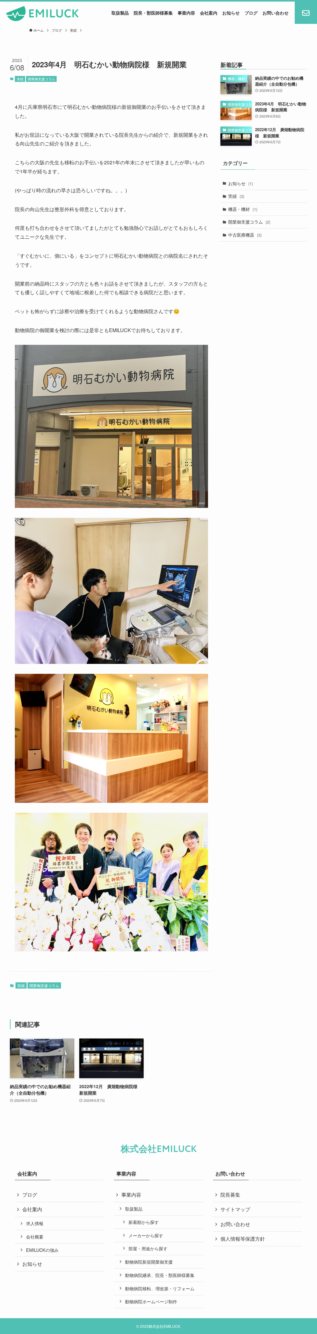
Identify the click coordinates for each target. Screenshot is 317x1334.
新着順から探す (143, 1222)
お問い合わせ (235, 1224)
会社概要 (34, 1236)
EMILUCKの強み (42, 1250)
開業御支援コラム (41, 78)
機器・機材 (242, 209)
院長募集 (230, 1194)
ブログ (29, 1194)
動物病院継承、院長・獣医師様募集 (159, 1275)
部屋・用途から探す (147, 1248)
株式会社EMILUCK (159, 1149)
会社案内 (32, 1209)
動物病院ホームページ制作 (151, 1301)
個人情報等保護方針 (242, 1238)
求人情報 (34, 1223)
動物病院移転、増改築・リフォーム (159, 1288)
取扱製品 (133, 1208)
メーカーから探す (145, 1235)
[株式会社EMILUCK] (42, 13)
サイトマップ (235, 1209)
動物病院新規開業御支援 (149, 1261)
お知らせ (240, 183)
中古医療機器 (245, 235)
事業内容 (131, 1194)
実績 (20, 78)
